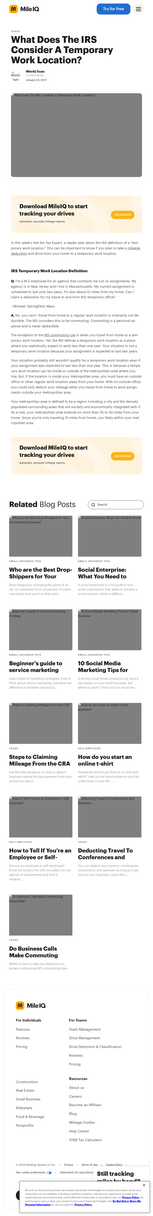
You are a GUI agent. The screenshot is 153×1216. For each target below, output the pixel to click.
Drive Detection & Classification (95, 1047)
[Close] (144, 1185)
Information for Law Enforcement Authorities (87, 1172)
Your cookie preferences (30, 1172)
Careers (75, 1096)
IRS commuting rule (60, 335)
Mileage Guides (82, 1122)
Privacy (68, 1165)
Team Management (85, 1029)
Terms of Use (89, 1165)
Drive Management (84, 1038)
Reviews (22, 1038)
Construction (27, 1082)
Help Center (79, 1131)
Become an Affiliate (85, 1105)
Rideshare (24, 1108)
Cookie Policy (114, 1165)
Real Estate (25, 1090)
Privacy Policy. (83, 1205)
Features (23, 1029)
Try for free (113, 9)
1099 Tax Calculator (85, 1140)
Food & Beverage (30, 1117)
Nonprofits (25, 1125)
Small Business (28, 1099)
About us (76, 1088)
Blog (73, 1114)
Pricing (21, 1047)
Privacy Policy (130, 1197)
